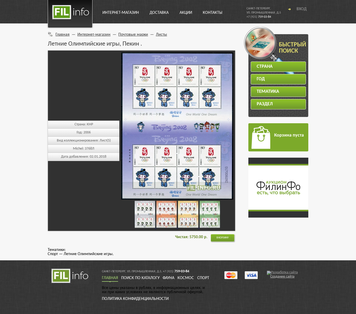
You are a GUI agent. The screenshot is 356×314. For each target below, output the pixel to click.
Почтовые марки (133, 35)
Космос (185, 278)
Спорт (203, 278)
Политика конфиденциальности (135, 299)
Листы (161, 35)
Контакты (212, 13)
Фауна (168, 278)
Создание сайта (282, 277)
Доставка (159, 13)
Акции (186, 13)
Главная (63, 35)
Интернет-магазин (120, 13)
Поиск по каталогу (140, 278)
